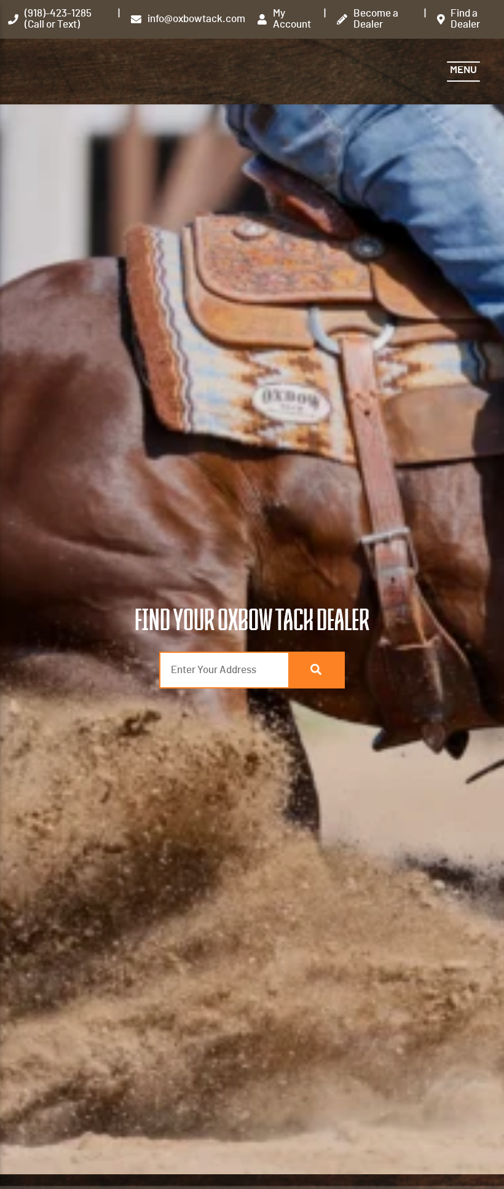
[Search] (316, 670)
